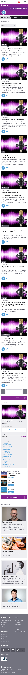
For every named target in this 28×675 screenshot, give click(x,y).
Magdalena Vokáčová (8, 464)
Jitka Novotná (6, 466)
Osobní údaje (10, 669)
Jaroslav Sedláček (7, 454)
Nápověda (17, 622)
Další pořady (6, 505)
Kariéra (17, 627)
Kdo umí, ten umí (7, 551)
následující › (25, 391)
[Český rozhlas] (5, 2)
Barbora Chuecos (7, 446)
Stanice (3, 624)
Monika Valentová (7, 448)
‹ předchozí (3, 391)
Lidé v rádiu (18, 624)
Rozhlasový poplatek (20, 631)
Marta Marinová (6, 459)
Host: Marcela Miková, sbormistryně (12, 119)
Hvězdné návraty (7, 604)
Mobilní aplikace (5, 641)
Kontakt (17, 629)
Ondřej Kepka (6, 451)
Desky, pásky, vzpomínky (9, 576)
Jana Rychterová (6, 463)
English (3, 670)
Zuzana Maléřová (6, 456)
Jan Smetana (5, 443)
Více (21, 17)
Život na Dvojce (7, 522)
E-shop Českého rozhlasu (10, 471)
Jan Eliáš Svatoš (6, 444)
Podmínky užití (18, 669)
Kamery (25, 8)
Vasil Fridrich (5, 458)
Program (11, 8)
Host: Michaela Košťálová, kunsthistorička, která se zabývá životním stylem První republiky (11, 193)
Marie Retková (6, 449)
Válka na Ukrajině (6, 620)
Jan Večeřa (5, 461)
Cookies (3, 669)
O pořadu (4, 403)
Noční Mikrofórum (7, 420)
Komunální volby (6, 622)
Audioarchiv (18, 8)
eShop (3, 627)
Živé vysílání (4, 634)
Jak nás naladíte (19, 620)
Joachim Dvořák (6, 453)
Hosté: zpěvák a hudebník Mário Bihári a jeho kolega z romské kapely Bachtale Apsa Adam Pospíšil (13, 304)
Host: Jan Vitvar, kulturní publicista (12, 48)
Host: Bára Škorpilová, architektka (12, 339)
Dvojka (24, 436)
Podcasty (4, 639)
